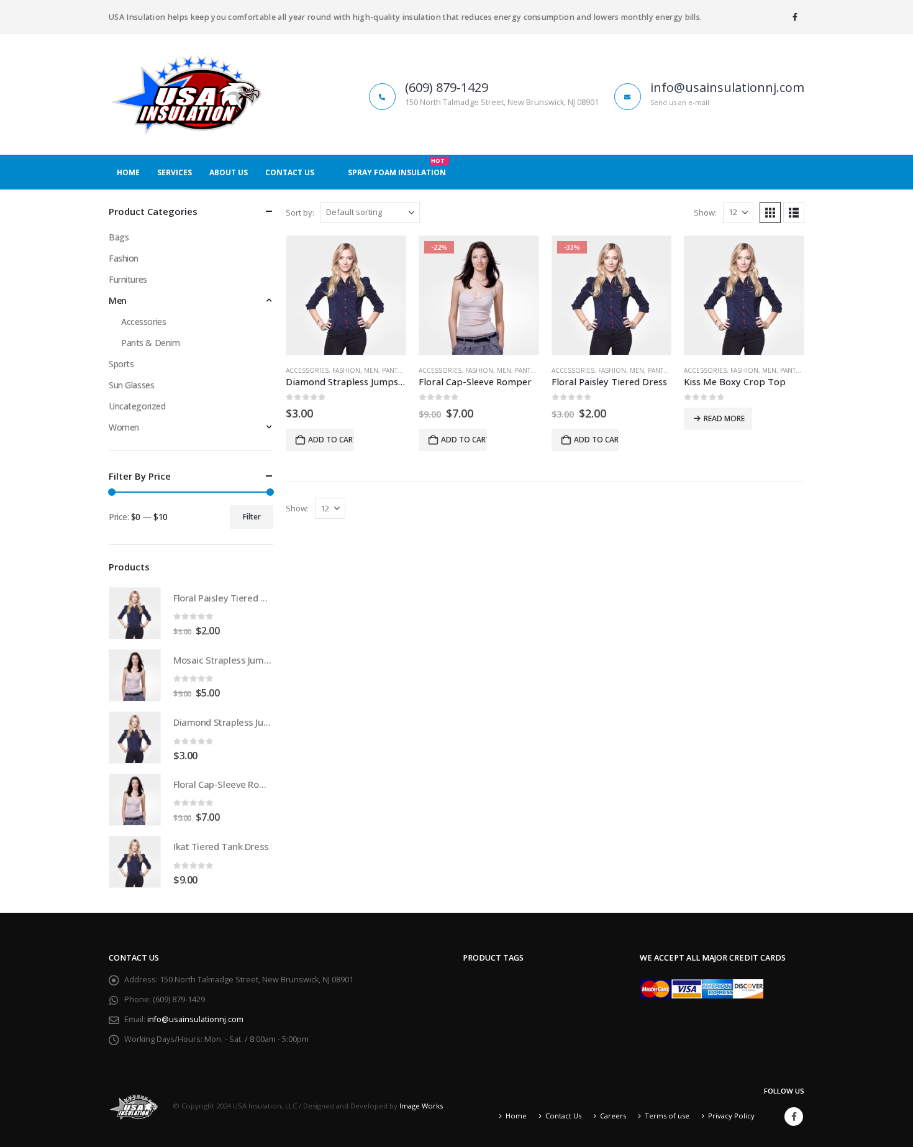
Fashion (346, 370)
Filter (252, 516)
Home (128, 172)
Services (174, 172)
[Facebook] (795, 16)
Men (371, 370)
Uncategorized (137, 406)
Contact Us (289, 172)
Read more (724, 418)
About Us (228, 172)
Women (124, 427)
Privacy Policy (731, 1115)
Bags (119, 237)
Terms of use (667, 1115)
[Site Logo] (186, 94)
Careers (613, 1115)
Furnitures (128, 279)
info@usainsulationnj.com (195, 1019)
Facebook (793, 1116)
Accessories (307, 370)
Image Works (421, 1105)
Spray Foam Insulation (397, 169)
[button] (770, 212)
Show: (705, 212)
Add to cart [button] (331, 439)
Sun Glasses (131, 385)
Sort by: (300, 212)
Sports (121, 364)
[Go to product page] (346, 295)
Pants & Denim (406, 370)
